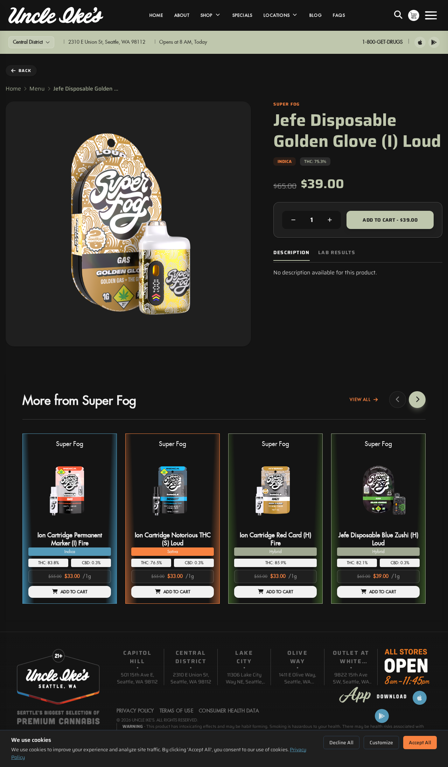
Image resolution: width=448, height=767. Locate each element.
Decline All (341, 742)
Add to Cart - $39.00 (390, 220)
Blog (315, 15)
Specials (242, 15)
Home (156, 15)
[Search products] (398, 15)
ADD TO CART (74, 591)
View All (360, 399)
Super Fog (69, 444)
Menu (37, 89)
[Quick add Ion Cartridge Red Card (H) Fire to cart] (306, 526)
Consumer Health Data (229, 711)
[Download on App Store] (420, 42)
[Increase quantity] (329, 219)
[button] (69, 518)
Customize (381, 742)
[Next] (417, 399)
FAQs (339, 15)
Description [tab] (291, 252)
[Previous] (397, 399)
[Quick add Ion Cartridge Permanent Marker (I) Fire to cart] (100, 526)
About (181, 15)
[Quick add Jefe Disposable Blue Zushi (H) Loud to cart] (408, 526)
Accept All (420, 742)
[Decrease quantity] (293, 219)
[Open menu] (431, 15)
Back (25, 70)
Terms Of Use (176, 711)
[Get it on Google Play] (434, 42)
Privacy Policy (135, 711)
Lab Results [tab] (336, 252)
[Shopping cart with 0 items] (413, 15)
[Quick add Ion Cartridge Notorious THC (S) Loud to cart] (203, 526)
